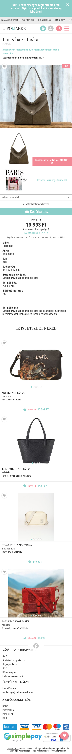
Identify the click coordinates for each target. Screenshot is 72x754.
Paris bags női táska (15, 621)
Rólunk (6, 706)
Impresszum (8, 710)
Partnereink (8, 713)
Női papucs (19, 20)
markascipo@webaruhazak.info (18, 692)
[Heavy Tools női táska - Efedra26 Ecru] (36, 517)
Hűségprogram (10, 672)
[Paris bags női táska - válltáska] (36, 593)
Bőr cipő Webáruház (37, 751)
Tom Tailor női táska (16, 469)
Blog (5, 717)
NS (4, 293)
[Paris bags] (15, 180)
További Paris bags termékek (52, 180)
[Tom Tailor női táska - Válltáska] (36, 441)
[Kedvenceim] (64, 735)
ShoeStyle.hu (52, 751)
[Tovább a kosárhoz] (43, 28)
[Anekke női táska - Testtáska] (36, 365)
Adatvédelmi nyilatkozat (14, 660)
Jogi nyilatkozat (10, 664)
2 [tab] (33, 387)
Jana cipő (51, 20)
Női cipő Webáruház (60, 748)
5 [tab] (40, 387)
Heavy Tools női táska (17, 545)
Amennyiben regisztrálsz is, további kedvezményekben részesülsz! (31, 51)
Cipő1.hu (62, 751)
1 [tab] (31, 387)
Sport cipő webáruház (19, 751)
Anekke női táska (13, 392)
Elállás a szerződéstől (13, 676)
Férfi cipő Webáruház (42, 748)
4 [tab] (38, 387)
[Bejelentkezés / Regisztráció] (51, 28)
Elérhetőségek (9, 688)
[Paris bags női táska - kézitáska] (18, 148)
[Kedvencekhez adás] (4, 66)
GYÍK (5, 656)
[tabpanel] (36, 365)
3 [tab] (36, 387)
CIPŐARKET (15, 28)
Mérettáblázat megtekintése (36, 204)
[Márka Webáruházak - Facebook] (36, 646)
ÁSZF (5, 668)
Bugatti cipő (35, 20)
